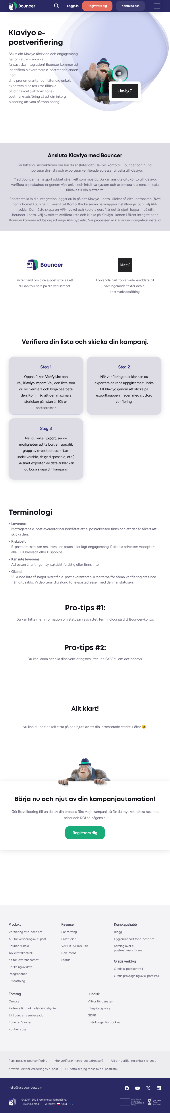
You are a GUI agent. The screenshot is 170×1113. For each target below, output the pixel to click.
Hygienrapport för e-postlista (134, 939)
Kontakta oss (130, 6)
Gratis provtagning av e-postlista (136, 976)
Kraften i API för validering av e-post (33, 1069)
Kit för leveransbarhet (24, 960)
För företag (69, 932)
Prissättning (17, 981)
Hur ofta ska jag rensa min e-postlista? (91, 1069)
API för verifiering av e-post (27, 939)
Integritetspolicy (99, 1008)
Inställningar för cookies (104, 1022)
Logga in (73, 6)
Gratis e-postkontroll (128, 969)
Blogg (118, 932)
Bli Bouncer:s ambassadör (26, 1015)
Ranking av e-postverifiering (28, 1061)
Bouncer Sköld (19, 946)
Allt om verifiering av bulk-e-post (133, 1061)
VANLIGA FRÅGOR (74, 946)
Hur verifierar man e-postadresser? (79, 1061)
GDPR (92, 1015)
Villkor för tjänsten (100, 1001)
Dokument (68, 953)
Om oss (14, 1001)
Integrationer (18, 974)
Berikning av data (20, 967)
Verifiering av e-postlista (25, 932)
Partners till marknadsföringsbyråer (33, 1008)
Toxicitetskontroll (21, 953)
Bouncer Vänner (20, 1022)
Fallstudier (68, 939)
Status (65, 960)
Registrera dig (97, 6)
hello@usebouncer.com (25, 1087)
